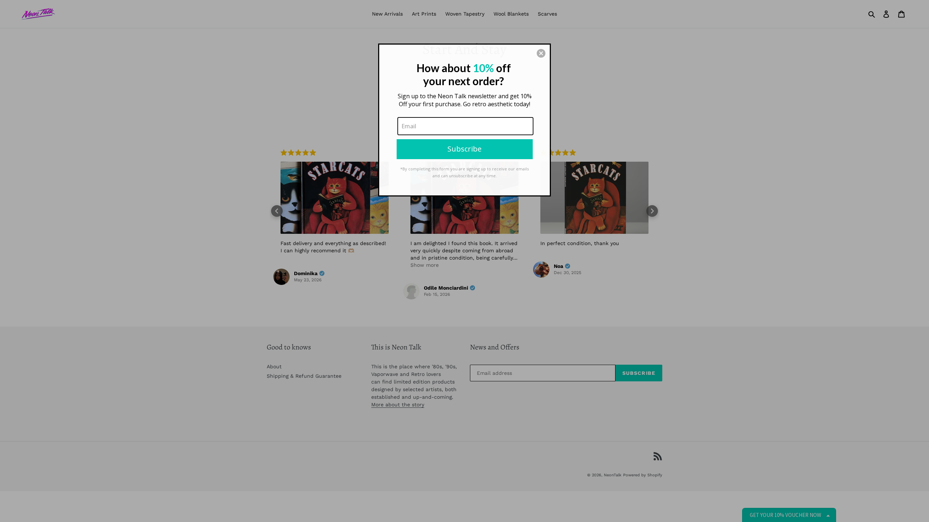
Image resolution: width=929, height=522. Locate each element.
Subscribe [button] (464, 149)
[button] (541, 53)
